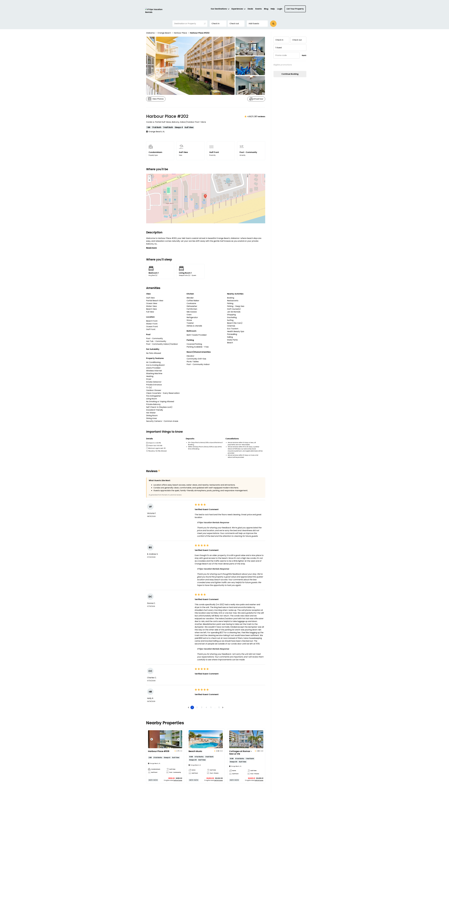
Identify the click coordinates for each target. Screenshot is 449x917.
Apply (304, 55)
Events (258, 8)
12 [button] (219, 707)
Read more (151, 247)
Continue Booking (289, 74)
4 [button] (206, 707)
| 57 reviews (259, 116)
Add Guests (254, 23)
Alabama (150, 33)
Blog (266, 8)
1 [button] (192, 707)
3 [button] (201, 707)
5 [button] (211, 707)
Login (279, 8)
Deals (250, 8)
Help (273, 8)
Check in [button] (215, 23)
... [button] (214, 707)
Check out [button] (234, 23)
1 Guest (278, 47)
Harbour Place (180, 33)
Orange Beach (164, 33)
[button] (273, 23)
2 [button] (196, 707)
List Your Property (295, 8)
